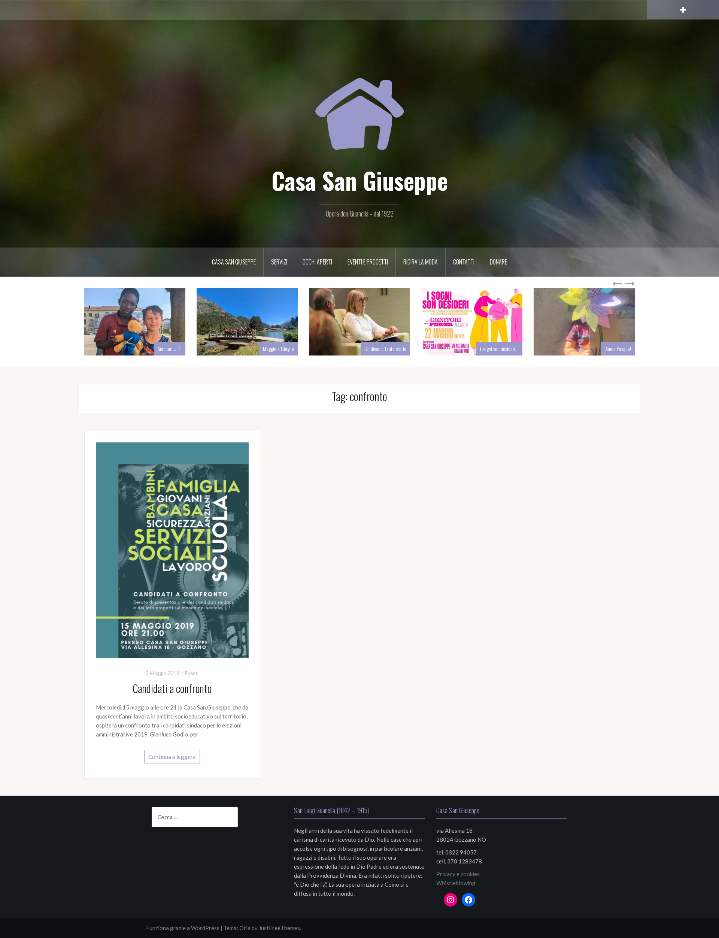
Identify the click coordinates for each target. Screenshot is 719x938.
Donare (498, 261)
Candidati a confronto (172, 688)
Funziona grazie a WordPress (182, 928)
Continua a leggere (172, 756)
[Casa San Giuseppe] (359, 105)
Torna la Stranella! (165, 348)
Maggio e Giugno (390, 348)
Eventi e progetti (368, 261)
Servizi (279, 261)
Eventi (191, 673)
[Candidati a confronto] (172, 549)
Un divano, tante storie (498, 348)
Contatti (463, 261)
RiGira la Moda (420, 261)
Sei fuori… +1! (282, 348)
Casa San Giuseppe (359, 180)
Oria (245, 928)
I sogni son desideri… (611, 348)
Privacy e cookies (458, 874)
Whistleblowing (456, 883)
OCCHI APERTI (317, 261)
